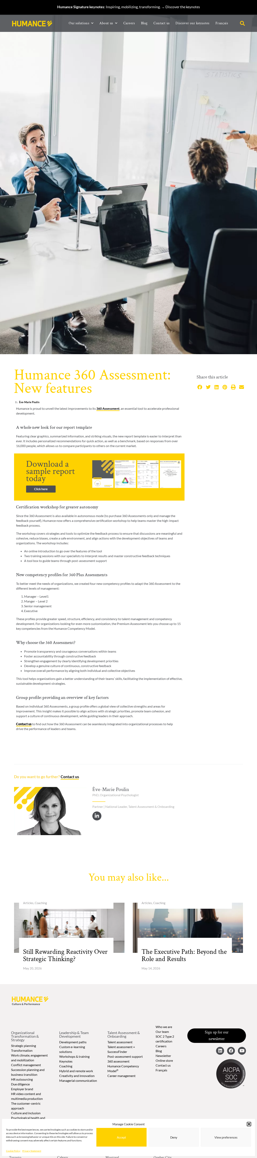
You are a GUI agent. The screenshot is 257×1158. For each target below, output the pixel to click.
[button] (249, 1124)
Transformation (22, 1050)
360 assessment (118, 1061)
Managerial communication (78, 1080)
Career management (121, 1076)
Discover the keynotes (182, 7)
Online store (164, 1060)
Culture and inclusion (26, 1113)
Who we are (164, 1027)
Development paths (73, 1042)
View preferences (226, 1137)
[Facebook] (231, 1051)
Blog (144, 23)
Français (161, 1070)
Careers (129, 23)
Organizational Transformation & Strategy (25, 1036)
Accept (121, 1137)
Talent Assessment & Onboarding (123, 1034)
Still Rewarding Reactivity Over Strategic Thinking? (65, 955)
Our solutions (79, 23)
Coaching (65, 1066)
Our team (162, 1031)
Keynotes (65, 1061)
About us (106, 23)
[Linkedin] (220, 1051)
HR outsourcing (22, 1079)
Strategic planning (23, 1045)
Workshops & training (74, 1056)
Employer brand (22, 1089)
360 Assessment (107, 408)
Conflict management (26, 1065)
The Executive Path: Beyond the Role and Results (184, 955)
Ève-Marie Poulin (29, 402)
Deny (173, 1137)
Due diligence (20, 1084)
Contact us (161, 23)
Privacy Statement (31, 1150)
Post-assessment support (125, 1056)
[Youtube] (242, 1051)
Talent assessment (120, 1042)
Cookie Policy (13, 1150)
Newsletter (163, 1056)
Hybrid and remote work (76, 1071)
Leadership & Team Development (74, 1034)
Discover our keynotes (192, 23)
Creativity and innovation (77, 1076)
